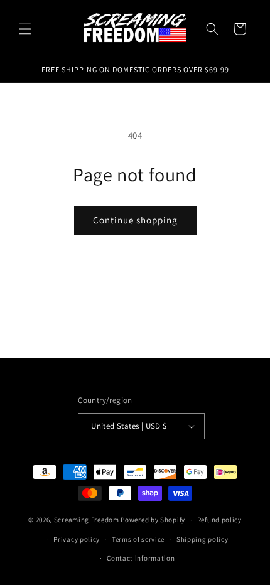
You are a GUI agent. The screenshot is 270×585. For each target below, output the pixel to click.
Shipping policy (202, 539)
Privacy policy (76, 539)
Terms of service (138, 539)
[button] (25, 29)
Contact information (141, 558)
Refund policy (219, 519)
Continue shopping (135, 220)
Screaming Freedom (86, 519)
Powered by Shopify (153, 519)
